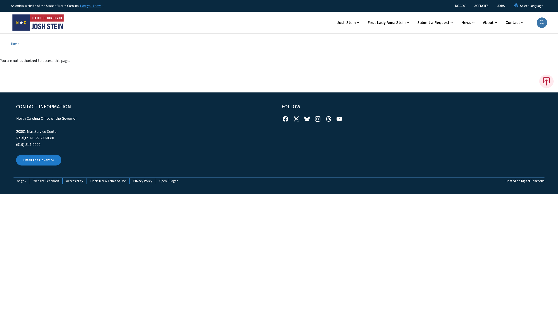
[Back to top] (546, 81)
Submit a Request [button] (433, 23)
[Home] (38, 18)
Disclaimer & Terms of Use (108, 181)
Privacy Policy (142, 181)
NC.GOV (460, 5)
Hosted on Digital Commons (524, 181)
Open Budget (168, 181)
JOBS (501, 5)
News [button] (466, 23)
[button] (542, 22)
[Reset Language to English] (516, 6)
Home (15, 43)
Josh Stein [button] (346, 23)
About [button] (488, 23)
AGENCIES (481, 5)
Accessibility (74, 181)
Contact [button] (512, 23)
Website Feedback (46, 181)
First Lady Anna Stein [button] (386, 23)
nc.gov (21, 181)
